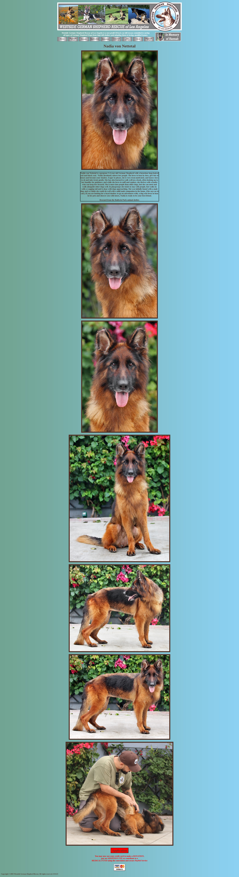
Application (119, 850)
